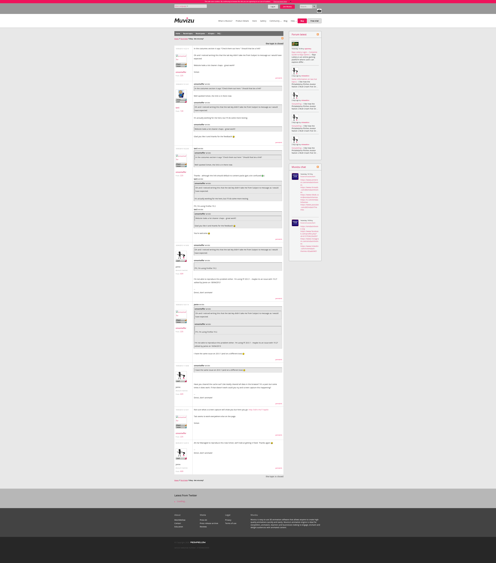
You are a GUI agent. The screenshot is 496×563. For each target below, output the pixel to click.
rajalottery (307, 49)
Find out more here (280, 1)
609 (181, 273)
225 (181, 75)
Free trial (315, 21)
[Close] (290, 1)
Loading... (181, 501)
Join (287, 7)
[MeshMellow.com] (197, 542)
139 (181, 111)
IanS (177, 107)
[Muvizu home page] (184, 19)
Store (254, 21)
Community (275, 21)
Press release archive (209, 523)
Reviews (203, 526)
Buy (302, 21)
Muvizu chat (299, 167)
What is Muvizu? (225, 21)
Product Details (242, 21)
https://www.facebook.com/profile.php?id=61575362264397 (309, 233)
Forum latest (299, 34)
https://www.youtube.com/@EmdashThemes (309, 207)
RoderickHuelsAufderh (307, 176)
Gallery (263, 21)
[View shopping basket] (319, 10)
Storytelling (297, 104)
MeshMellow (179, 520)
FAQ (218, 33)
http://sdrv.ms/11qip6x (258, 409)
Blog (285, 21)
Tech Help (184, 39)
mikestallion (305, 76)
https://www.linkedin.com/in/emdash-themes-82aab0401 (309, 248)
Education (178, 526)
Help (293, 21)
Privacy (228, 520)
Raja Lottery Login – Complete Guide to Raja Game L (304, 53)
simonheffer (181, 72)
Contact (177, 523)
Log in (273, 7)
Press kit (203, 520)
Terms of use (230, 523)
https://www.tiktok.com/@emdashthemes (309, 195)
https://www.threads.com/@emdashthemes (309, 189)
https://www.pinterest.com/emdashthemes (309, 182)
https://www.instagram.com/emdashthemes (309, 241)
